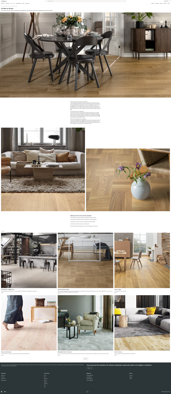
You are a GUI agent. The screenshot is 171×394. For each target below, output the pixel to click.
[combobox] (86, 1)
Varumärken (153, 3)
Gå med (89, 368)
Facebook (130, 375)
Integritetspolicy (3, 380)
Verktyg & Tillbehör (18, 3)
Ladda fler (85, 358)
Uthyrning (161, 3)
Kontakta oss (3, 375)
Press (45, 385)
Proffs (168, 3)
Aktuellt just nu (27, 3)
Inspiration (165, 3)
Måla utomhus (8, 3)
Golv (14, 3)
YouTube (130, 378)
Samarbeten (46, 383)
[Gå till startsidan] (22, 1)
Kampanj (45, 380)
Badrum (23, 3)
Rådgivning (157, 3)
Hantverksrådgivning (90, 380)
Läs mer (2, 292)
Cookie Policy (3, 378)
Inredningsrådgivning (90, 375)
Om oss (45, 375)
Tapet (11, 3)
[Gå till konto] (170, 1)
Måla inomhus (3, 3)
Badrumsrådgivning (89, 378)
